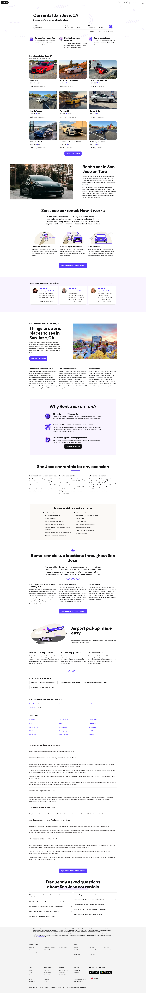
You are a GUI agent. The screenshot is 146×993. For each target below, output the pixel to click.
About (31, 970)
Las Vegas (32, 734)
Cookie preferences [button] (56, 987)
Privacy (46, 987)
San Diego (92, 731)
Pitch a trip (62, 972)
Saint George (63, 734)
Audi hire (76, 947)
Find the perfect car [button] (73, 446)
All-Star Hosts (77, 974)
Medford (32, 731)
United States (101, 31)
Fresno (31, 723)
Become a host (123, 2)
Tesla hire (106, 947)
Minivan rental (62, 949)
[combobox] (49, 27)
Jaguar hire (77, 954)
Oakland (64, 703)
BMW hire (76, 949)
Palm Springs (63, 731)
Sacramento (35, 707)
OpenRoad (32, 981)
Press (30, 979)
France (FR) (47, 979)
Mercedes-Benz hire (94, 952)
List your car (77, 970)
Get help (61, 977)
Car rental (92, 31)
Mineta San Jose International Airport (43, 682)
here (37, 935)
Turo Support (41, 936)
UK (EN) (46, 981)
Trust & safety (62, 974)
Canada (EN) (47, 974)
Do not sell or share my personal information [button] (74, 987)
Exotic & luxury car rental (35, 952)
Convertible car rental (49, 952)
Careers (31, 977)
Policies (31, 974)
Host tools (76, 977)
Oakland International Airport (70, 682)
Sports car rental (63, 947)
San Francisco (95, 703)
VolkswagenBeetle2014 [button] (47, 290)
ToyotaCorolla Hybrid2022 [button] (77, 290)
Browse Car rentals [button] (73, 154)
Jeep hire (91, 947)
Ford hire (76, 952)
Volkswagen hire (108, 949)
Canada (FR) (47, 977)
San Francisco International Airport (95, 682)
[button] (142, 2)
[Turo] (5, 2)
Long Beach (92, 727)
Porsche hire (92, 954)
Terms (41, 987)
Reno (60, 723)
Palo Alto (34, 703)
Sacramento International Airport (42, 687)
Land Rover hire (93, 949)
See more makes (108, 952)
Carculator (76, 972)
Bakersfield (92, 723)
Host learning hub (78, 981)
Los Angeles (63, 727)
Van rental (31, 949)
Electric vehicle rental (49, 947)
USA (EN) (46, 970)
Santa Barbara (34, 727)
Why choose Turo (63, 970)
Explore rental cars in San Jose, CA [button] (73, 265)
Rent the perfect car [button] (38, 358)
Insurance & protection (80, 979)
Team (30, 972)
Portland (91, 734)
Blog (104, 967)
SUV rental (47, 949)
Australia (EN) (47, 972)
